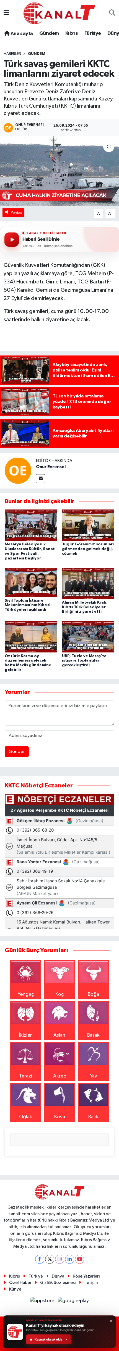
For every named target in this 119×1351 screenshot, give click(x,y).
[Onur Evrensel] (18, 470)
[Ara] (112, 13)
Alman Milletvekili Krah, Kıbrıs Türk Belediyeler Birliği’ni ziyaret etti (85, 607)
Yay (93, 1076)
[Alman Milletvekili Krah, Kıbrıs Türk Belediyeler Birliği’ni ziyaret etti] (88, 583)
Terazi (25, 1076)
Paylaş (16, 212)
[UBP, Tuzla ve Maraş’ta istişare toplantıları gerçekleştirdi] (88, 636)
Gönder (17, 751)
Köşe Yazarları (86, 1276)
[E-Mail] (40, 478)
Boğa (93, 994)
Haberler (12, 54)
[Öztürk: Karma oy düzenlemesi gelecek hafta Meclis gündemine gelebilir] (31, 636)
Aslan (59, 1035)
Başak (93, 1035)
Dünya (58, 1276)
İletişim (91, 1283)
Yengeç (26, 994)
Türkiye (92, 33)
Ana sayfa (21, 33)
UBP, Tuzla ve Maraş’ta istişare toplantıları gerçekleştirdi (84, 660)
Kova (59, 1116)
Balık (93, 1116)
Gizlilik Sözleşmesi (58, 1283)
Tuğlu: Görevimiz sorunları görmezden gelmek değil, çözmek (88, 549)
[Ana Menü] (6, 13)
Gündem (49, 33)
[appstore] (43, 1302)
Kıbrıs (71, 33)
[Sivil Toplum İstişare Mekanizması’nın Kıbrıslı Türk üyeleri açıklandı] (31, 582)
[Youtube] (79, 1259)
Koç (59, 994)
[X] (49, 1259)
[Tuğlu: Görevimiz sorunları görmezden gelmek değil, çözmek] (88, 524)
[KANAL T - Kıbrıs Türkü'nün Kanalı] (59, 13)
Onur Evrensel (51, 467)
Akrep (59, 1076)
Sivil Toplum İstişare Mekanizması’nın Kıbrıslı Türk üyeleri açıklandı (28, 605)
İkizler (25, 1035)
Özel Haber (20, 1283)
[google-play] (73, 1302)
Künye (15, 1289)
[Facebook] (39, 1259)
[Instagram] (59, 1259)
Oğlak (25, 1116)
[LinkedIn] (69, 1259)
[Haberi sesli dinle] (11, 239)
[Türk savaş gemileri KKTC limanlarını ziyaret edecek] (59, 171)
